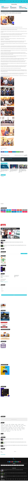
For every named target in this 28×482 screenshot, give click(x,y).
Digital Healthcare (2, 425)
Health (6, 426)
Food (19, 425)
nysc (12, 426)
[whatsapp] (19, 1)
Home (0, 0)
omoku (17, 426)
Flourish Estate (17, 425)
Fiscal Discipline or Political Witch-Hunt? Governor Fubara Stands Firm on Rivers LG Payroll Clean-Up (14, 170)
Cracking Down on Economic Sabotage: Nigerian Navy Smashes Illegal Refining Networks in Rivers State (22, 7)
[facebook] (11, 1)
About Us (15, 451)
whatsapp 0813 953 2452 (16, 275)
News (1, 149)
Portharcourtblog (14, 4)
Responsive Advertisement (14, 419)
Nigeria (10, 426)
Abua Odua (2, 424)
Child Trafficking (12, 424)
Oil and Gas (15, 426)
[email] (27, 1)
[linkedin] (14, 211)
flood (14, 425)
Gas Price (2, 426)
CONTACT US (2, 275)
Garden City (24, 425)
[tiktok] (24, 211)
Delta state (22, 424)
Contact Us (2, 277)
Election (10, 425)
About (2, 0)
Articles (7, 424)
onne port (20, 426)
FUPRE (21, 425)
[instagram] (16, 1)
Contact (4, 0)
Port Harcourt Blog (3, 14)
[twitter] (13, 1)
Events (12, 425)
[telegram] (24, 1)
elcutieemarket (6, 425)
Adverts (4, 424)
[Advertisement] (14, 198)
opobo (22, 426)
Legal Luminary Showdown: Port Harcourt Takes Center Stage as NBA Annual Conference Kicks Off (5, 170)
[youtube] (21, 1)
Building (9, 424)
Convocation (19, 424)
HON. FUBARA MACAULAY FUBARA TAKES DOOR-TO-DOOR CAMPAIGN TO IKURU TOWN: (13, 7)
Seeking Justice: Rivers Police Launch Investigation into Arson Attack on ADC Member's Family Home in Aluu (5, 7)
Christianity (16, 424)
